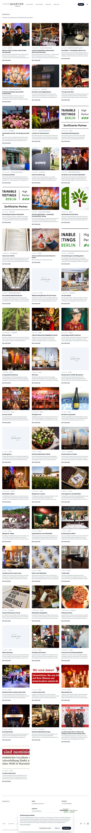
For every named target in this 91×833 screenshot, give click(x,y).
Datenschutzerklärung (25, 824)
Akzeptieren (66, 828)
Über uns (56, 4)
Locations (29, 4)
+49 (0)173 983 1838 (66, 803)
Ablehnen (57, 828)
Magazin (48, 4)
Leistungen (39, 4)
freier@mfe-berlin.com (38, 803)
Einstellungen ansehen (45, 828)
